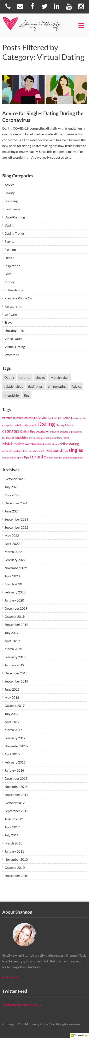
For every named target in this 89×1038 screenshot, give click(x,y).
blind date (57, 418)
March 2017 (13, 730)
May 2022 (12, 535)
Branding (11, 201)
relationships (13, 386)
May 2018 (12, 697)
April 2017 (12, 722)
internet (59, 437)
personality (8, 451)
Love (8, 274)
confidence (12, 209)
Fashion (10, 249)
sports (20, 457)
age (50, 418)
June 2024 (12, 511)
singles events (9, 457)
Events (9, 241)
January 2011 (14, 851)
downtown (42, 431)
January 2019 (14, 665)
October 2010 (15, 867)
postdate (33, 451)
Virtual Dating (15, 347)
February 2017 (15, 738)
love (66, 437)
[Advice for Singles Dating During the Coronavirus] (44, 89)
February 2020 (15, 592)
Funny (30, 437)
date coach (30, 425)
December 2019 (16, 608)
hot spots (50, 437)
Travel (9, 322)
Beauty (10, 193)
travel (50, 457)
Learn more (10, 977)
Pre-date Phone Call (19, 298)
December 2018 (16, 673)
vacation (58, 457)
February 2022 (15, 560)
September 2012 (16, 811)
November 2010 (16, 859)
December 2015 (16, 778)
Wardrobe (12, 355)
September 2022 (16, 527)
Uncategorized (15, 330)
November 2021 (16, 568)
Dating (9, 225)
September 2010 (16, 875)
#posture (31, 417)
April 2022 (12, 543)
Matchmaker (60, 377)
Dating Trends (15, 233)
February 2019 (15, 657)
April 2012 (12, 827)
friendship (11, 395)
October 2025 (15, 479)
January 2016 (14, 770)
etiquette (54, 431)
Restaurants (13, 306)
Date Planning (15, 217)
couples (7, 425)
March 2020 (13, 584)
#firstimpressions (13, 417)
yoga (66, 457)
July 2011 (11, 835)
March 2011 (13, 843)
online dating (14, 290)
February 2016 (15, 762)
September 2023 (16, 519)
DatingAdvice (64, 425)
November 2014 (16, 786)
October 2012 (15, 803)
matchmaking (34, 444)
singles (40, 377)
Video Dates (13, 339)
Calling (67, 417)
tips (26, 395)
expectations (75, 431)
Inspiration (12, 266)
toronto (24, 377)
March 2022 (13, 552)
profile (41, 451)
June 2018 (12, 689)
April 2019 (12, 641)
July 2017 (11, 714)
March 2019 (13, 649)
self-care (11, 314)
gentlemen (39, 437)
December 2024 (16, 503)
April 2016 (12, 754)
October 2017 (15, 705)
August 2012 (14, 819)
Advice (9, 185)
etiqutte (64, 431)
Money (10, 282)
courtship (17, 425)
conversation (78, 418)
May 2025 (12, 495)
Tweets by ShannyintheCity (21, 1004)
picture (17, 451)
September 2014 (16, 795)
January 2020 (14, 600)
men (48, 444)
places (25, 451)
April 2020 (12, 576)
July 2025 (11, 487)
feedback (7, 437)
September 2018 (16, 681)
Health (9, 258)
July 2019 (11, 633)
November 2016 (16, 746)
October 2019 (15, 616)
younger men (76, 457)
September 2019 (16, 624)
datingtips (35, 386)
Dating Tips (27, 431)
